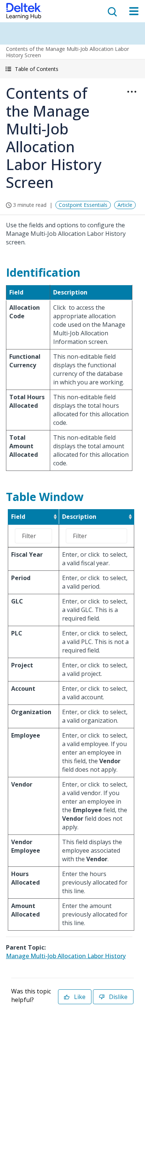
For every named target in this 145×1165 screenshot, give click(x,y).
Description (79, 516)
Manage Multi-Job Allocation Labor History (66, 956)
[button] (72, 68)
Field (18, 516)
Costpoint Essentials (83, 204)
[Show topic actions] (131, 91)
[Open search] (111, 11)
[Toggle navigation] (133, 11)
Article (124, 204)
